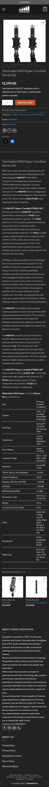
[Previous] (2, 595)
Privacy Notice (9, 750)
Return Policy (8, 761)
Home (5, 65)
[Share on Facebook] (9, 130)
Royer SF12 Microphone (36, 603)
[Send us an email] (14, 728)
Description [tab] (8, 154)
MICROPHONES (17, 65)
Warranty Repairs (10, 766)
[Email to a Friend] (14, 130)
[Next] (46, 595)
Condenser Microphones (20, 115)
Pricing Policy (8, 745)
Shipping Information (12, 755)
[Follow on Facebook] (4, 728)
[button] (3, 9)
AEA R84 (6, 603)
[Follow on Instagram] (9, 728)
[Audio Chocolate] (24, 9)
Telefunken (12, 119)
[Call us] (19, 728)
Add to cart (25, 102)
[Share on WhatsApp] (4, 130)
